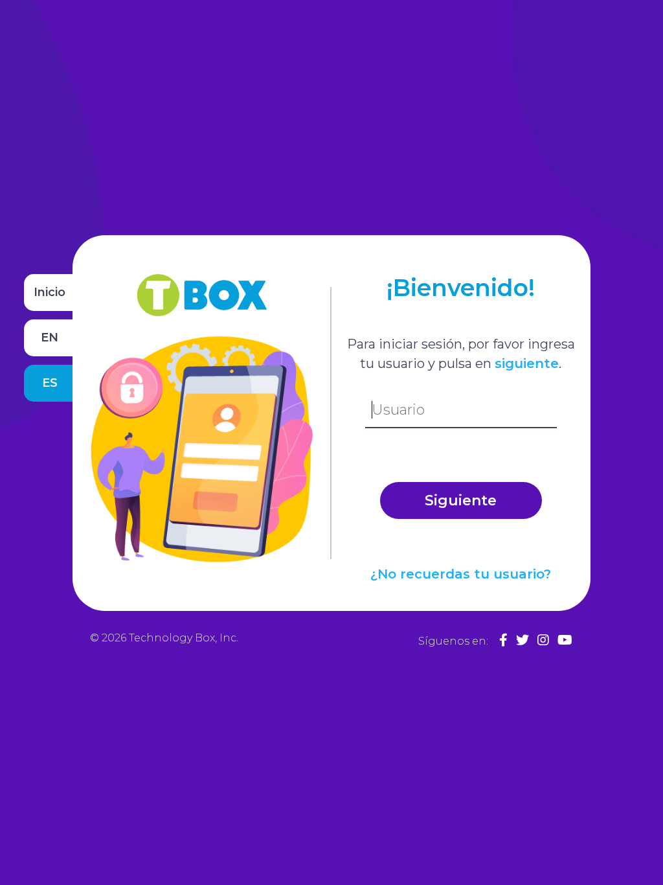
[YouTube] (564, 640)
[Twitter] (522, 640)
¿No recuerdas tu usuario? (460, 574)
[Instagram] (543, 640)
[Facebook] (503, 640)
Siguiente (461, 500)
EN (49, 337)
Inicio (49, 292)
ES (50, 383)
